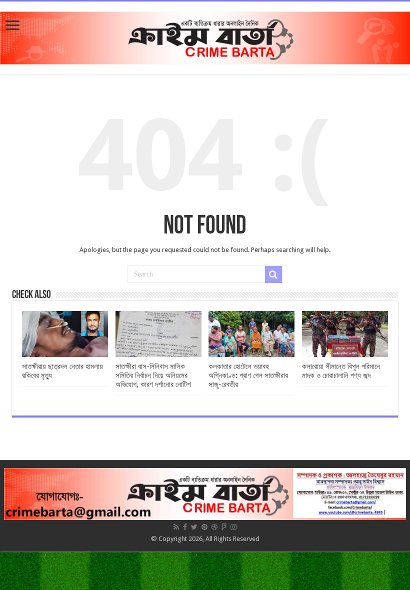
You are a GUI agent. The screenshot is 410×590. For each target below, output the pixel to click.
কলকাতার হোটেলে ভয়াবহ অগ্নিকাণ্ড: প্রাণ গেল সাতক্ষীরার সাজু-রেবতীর (248, 375)
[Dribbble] (214, 527)
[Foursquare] (224, 527)
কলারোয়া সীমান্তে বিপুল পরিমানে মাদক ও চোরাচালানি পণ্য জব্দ (341, 371)
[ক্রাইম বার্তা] (205, 36)
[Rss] (176, 527)
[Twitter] (194, 527)
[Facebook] (185, 527)
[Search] (273, 274)
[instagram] (234, 527)
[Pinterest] (204, 527)
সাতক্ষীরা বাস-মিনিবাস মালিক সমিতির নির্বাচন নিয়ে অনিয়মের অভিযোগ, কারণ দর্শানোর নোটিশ (153, 375)
